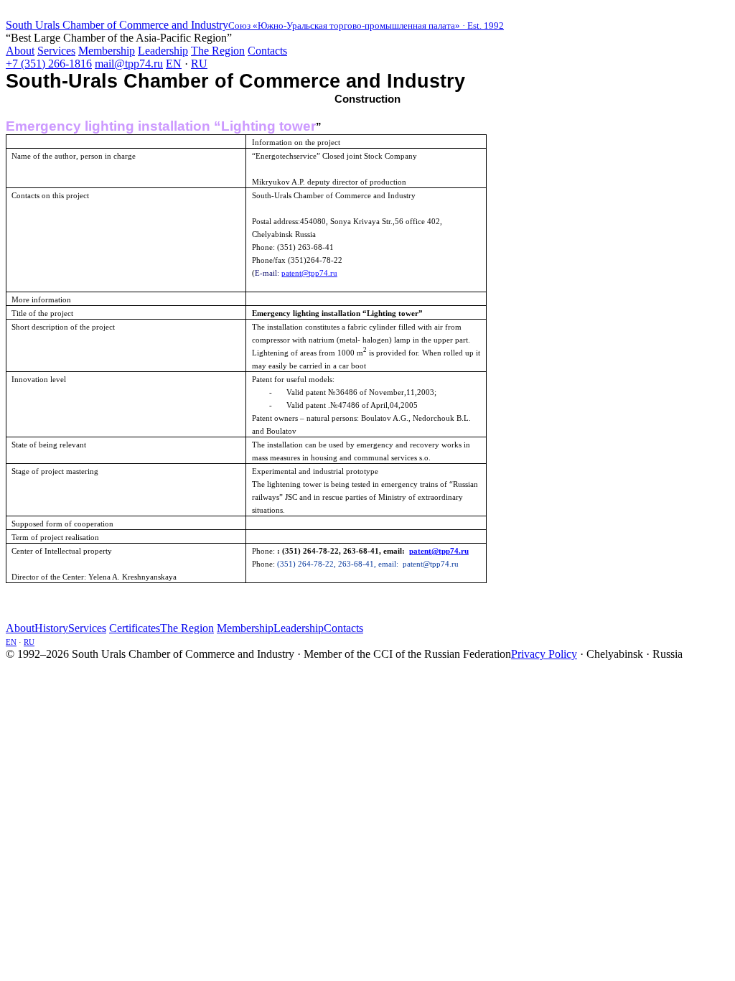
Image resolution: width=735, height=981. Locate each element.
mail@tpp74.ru (129, 63)
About (20, 51)
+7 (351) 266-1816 (49, 63)
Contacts (267, 51)
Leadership (163, 51)
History (51, 628)
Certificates (134, 628)
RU (199, 63)
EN (174, 63)
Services (56, 51)
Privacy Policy (544, 654)
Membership (106, 51)
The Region (218, 51)
